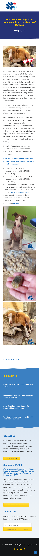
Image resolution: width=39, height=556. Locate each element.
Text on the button (12, 458)
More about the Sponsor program (16, 505)
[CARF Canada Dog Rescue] (11, 6)
